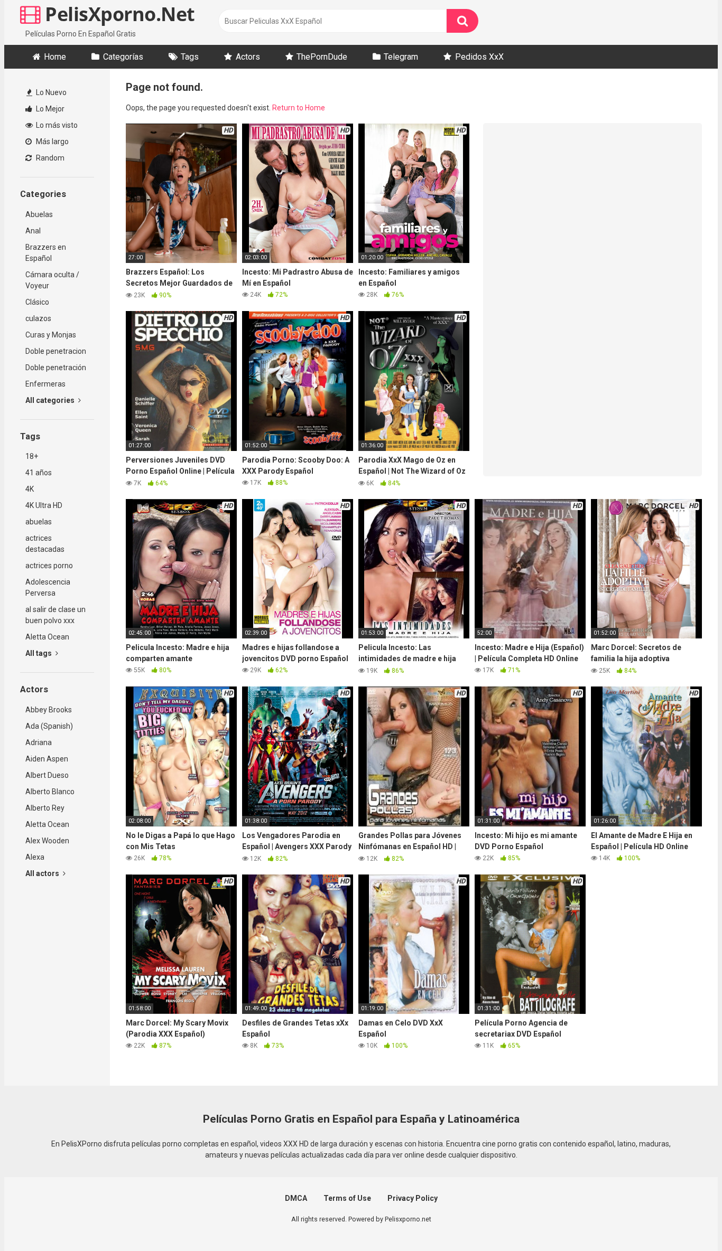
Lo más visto (56, 125)
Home (55, 57)
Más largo (51, 141)
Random (49, 158)
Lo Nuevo (50, 92)
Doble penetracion (55, 351)
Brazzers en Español (45, 252)
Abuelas (39, 214)
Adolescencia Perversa (47, 587)
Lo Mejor (49, 109)
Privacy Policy (412, 1198)
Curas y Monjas (50, 335)
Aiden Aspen (46, 759)
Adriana (38, 742)
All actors (43, 873)
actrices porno (49, 565)
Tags (190, 57)
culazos (38, 318)
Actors (248, 57)
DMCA (296, 1198)
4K (29, 489)
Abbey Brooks (48, 710)
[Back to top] (686, 1219)
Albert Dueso (47, 775)
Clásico (37, 302)
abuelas (38, 522)
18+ (31, 456)
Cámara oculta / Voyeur (52, 280)
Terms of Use (347, 1198)
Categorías (123, 57)
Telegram (401, 57)
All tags (39, 653)
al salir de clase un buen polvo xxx (55, 615)
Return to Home (298, 108)
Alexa (34, 857)
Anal (33, 231)
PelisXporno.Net (118, 14)
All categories (50, 400)
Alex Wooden (47, 840)
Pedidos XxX (479, 57)
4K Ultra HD (43, 505)
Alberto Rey (44, 808)
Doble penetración (55, 367)
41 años (38, 472)
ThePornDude (322, 57)
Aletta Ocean (47, 637)
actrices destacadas (44, 543)
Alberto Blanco (50, 791)
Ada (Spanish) (49, 726)
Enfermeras (45, 384)
